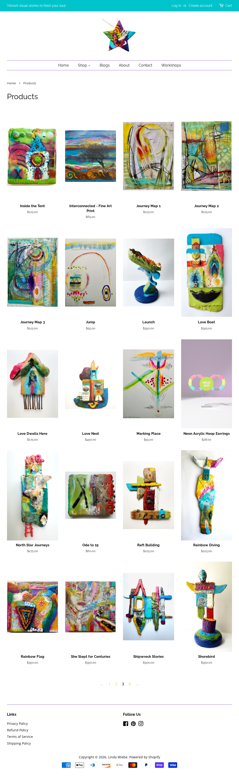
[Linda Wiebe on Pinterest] (133, 724)
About (124, 65)
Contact (145, 65)
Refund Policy (17, 730)
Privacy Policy (17, 723)
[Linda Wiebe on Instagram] (140, 724)
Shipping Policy (19, 743)
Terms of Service (20, 736)
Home (63, 65)
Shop (83, 65)
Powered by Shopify (144, 757)
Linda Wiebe (117, 757)
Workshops (171, 65)
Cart (228, 5)
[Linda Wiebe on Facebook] (125, 724)
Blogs (105, 65)
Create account (200, 5)
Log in (176, 5)
